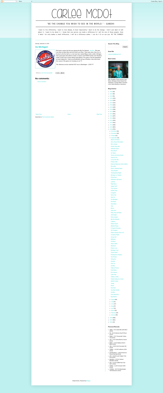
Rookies (92, 50)
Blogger (88, 380)
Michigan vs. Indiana (116, 175)
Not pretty (113, 166)
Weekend (113, 245)
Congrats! (113, 192)
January (113, 315)
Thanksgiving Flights (116, 173)
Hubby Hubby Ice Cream (117, 279)
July (112, 301)
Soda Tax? (113, 210)
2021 (111, 102)
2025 (111, 94)
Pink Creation (114, 217)
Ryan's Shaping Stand (116, 168)
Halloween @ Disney (116, 179)
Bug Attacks (114, 296)
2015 (111, 116)
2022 (111, 100)
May (112, 306)
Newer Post (39, 114)
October (113, 135)
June (112, 304)
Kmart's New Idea (115, 146)
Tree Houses (114, 188)
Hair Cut (113, 263)
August (113, 299)
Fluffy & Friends (115, 268)
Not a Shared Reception (117, 142)
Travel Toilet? (114, 252)
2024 (111, 96)
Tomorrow (113, 259)
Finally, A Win (114, 161)
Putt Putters (114, 270)
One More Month (115, 290)
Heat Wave (113, 204)
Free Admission (115, 294)
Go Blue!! (113, 241)
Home (69, 114)
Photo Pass (114, 177)
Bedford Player (114, 226)
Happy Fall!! (114, 186)
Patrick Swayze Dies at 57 (117, 232)
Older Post (99, 114)
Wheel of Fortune (115, 139)
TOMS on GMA (114, 277)
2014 (111, 118)
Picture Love (114, 248)
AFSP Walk (114, 215)
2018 (111, 109)
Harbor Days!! (114, 223)
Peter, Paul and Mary (116, 212)
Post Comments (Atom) (48, 117)
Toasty (112, 283)
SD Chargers (114, 230)
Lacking (113, 181)
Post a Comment (42, 81)
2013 (111, 120)
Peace (112, 285)
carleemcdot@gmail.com (114, 54)
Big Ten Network (115, 219)
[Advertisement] (68, 98)
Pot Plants (113, 201)
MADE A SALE (114, 281)
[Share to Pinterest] (64, 73)
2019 (111, 107)
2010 (111, 127)
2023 (111, 98)
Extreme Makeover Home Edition (119, 164)
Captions (113, 221)
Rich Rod (113, 288)
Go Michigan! (41, 47)
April (112, 308)
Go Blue (113, 265)
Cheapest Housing (115, 228)
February (113, 312)
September (114, 137)
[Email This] (56, 73)
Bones (112, 208)
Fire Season (114, 272)
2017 (111, 111)
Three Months (114, 170)
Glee (112, 206)
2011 (111, 125)
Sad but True (114, 157)
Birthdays (113, 239)
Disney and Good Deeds (117, 155)
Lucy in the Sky (115, 159)
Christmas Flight (115, 234)
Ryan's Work (114, 243)
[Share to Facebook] (62, 73)
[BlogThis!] (58, 73)
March (113, 310)
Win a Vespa (114, 144)
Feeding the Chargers (116, 254)
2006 (111, 322)
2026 (111, 91)
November (114, 133)
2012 (111, 122)
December (114, 131)
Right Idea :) (114, 184)
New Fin (113, 197)
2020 (111, 105)
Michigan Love (114, 250)
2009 (111, 129)
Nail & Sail (113, 195)
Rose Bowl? (114, 150)
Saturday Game (115, 148)
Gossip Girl (113, 237)
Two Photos (114, 257)
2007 (111, 320)
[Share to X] (60, 73)
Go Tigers (113, 153)
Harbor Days (114, 190)
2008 (111, 317)
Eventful (113, 261)
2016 (111, 113)
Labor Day (113, 274)
